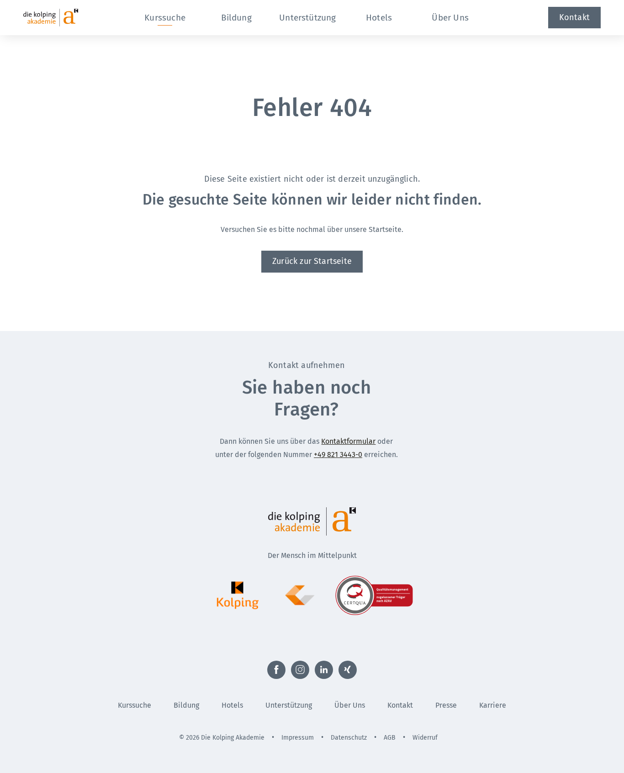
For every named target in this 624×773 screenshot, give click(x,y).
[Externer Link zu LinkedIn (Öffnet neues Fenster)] (324, 670)
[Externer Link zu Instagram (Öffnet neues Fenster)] (300, 670)
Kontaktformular (348, 441)
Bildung (186, 705)
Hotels (232, 705)
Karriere (492, 705)
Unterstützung (288, 705)
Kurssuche (134, 705)
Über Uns (349, 705)
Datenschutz (349, 737)
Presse (446, 705)
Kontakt (574, 17)
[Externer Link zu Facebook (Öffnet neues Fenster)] (276, 670)
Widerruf (425, 737)
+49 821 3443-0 (338, 454)
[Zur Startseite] (67, 17)
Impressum (297, 737)
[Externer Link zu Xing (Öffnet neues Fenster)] (347, 670)
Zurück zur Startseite (312, 261)
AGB (390, 737)
